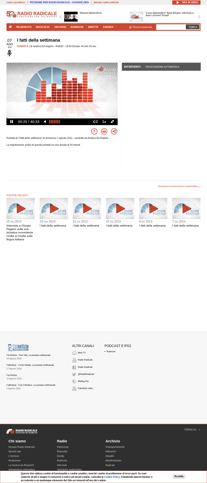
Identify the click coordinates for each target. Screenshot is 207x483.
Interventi (132, 66)
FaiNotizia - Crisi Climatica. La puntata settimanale (30, 385)
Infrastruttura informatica (21, 469)
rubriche (77, 27)
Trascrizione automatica (162, 66)
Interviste (62, 465)
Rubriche (111, 351)
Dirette (60, 456)
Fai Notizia (11, 375)
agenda (108, 27)
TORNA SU (190, 429)
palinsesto (24, 27)
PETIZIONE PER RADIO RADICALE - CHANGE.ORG (59, 2)
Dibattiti (110, 456)
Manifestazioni (113, 460)
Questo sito (14, 451)
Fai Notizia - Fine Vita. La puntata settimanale (28, 355)
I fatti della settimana (53, 225)
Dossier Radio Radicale (21, 447)
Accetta (178, 476)
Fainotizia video (85, 388)
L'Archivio (13, 456)
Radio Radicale (85, 360)
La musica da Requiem (21, 465)
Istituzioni (111, 451)
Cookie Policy (112, 477)
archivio (60, 27)
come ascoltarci (15, 2)
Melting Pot (83, 381)
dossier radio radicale (106, 2)
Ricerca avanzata (142, 27)
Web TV (82, 352)
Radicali (110, 465)
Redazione (14, 460)
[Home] (31, 17)
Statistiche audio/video (69, 469)
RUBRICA (23, 46)
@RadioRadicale (86, 374)
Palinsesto (63, 447)
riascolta (43, 27)
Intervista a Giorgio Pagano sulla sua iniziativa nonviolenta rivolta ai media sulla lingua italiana (19, 232)
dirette (93, 27)
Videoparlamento (115, 447)
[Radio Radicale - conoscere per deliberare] (21, 433)
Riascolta (62, 451)
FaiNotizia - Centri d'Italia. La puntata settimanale (30, 365)
